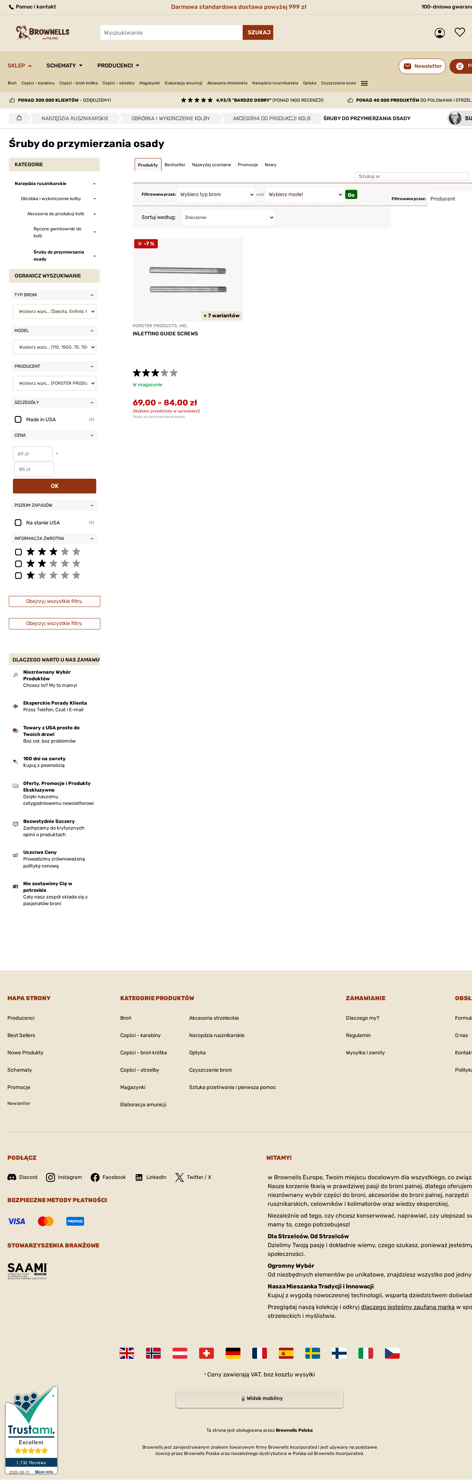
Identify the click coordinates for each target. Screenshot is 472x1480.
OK (55, 485)
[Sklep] (17, 118)
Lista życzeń (461, 32)
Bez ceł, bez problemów (49, 741)
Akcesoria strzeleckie (227, 83)
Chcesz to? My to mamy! (50, 685)
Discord (28, 1177)
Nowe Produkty (25, 1053)
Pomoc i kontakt (35, 7)
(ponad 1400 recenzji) (269, 100)
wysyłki (305, 1374)
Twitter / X (199, 1177)
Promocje (18, 1087)
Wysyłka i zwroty (365, 1053)
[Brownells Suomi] (339, 1353)
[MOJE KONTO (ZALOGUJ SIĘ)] (441, 33)
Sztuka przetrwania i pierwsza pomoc (232, 1087)
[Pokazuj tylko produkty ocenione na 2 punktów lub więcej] (54, 563)
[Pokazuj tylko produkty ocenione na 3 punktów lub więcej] (54, 551)
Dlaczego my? (362, 1018)
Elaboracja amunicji (183, 83)
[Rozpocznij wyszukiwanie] (258, 32)
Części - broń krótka (78, 83)
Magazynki (149, 83)
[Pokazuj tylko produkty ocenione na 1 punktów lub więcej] (54, 575)
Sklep (16, 65)
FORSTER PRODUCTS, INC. (160, 325)
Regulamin (358, 1035)
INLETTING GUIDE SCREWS (165, 334)
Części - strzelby (119, 83)
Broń (12, 83)
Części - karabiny (38, 83)
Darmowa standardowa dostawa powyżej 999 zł (238, 6)
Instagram (70, 1177)
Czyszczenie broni (338, 83)
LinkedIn (156, 1177)
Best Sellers (21, 1035)
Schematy (61, 65)
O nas (461, 1035)
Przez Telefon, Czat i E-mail (53, 709)
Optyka (309, 83)
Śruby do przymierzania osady (159, 417)
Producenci (115, 65)
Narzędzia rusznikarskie (275, 83)
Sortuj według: (159, 217)
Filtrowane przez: (159, 194)
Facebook (114, 1177)
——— (364, 82)
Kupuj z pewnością (44, 765)
